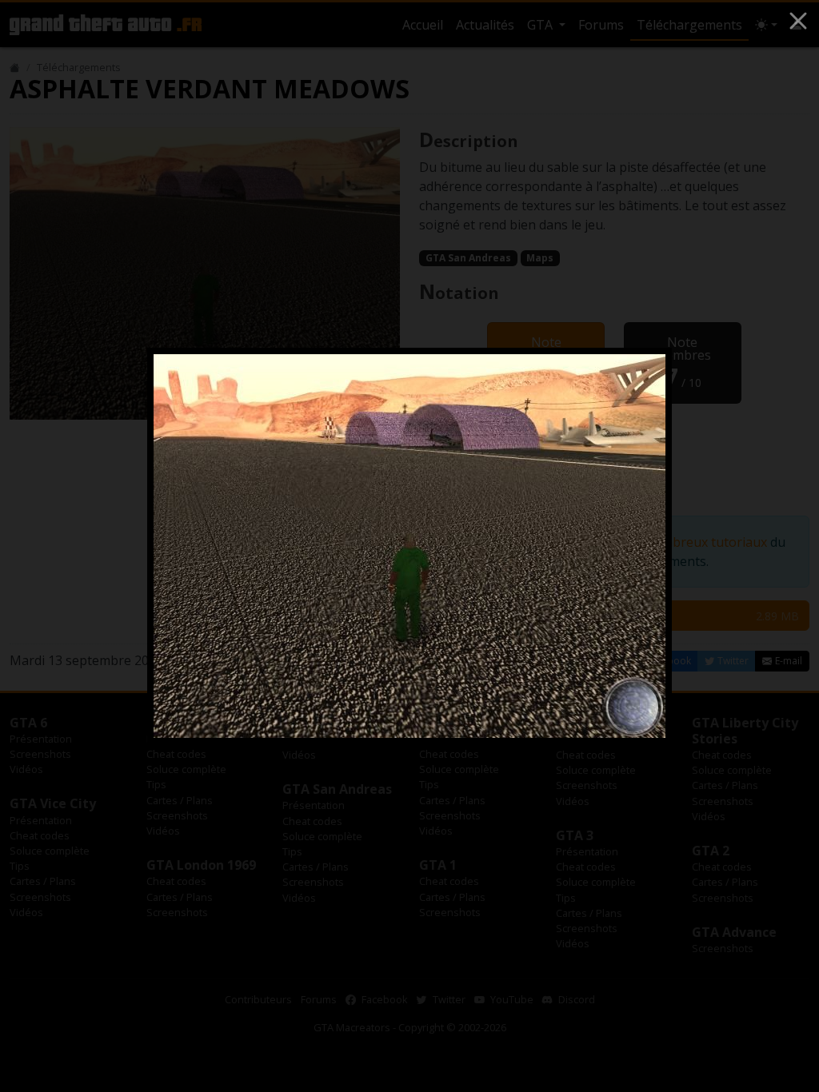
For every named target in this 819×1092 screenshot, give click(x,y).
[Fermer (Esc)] (798, 21)
